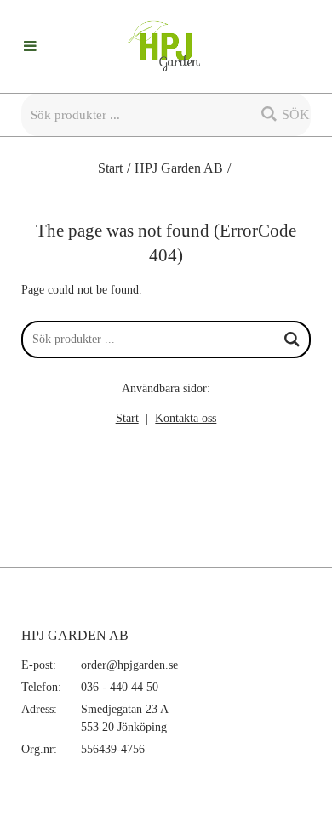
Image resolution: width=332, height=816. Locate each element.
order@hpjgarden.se (129, 665)
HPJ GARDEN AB (75, 635)
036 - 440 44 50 (119, 687)
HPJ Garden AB (179, 168)
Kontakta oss (185, 418)
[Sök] (292, 339)
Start (110, 168)
